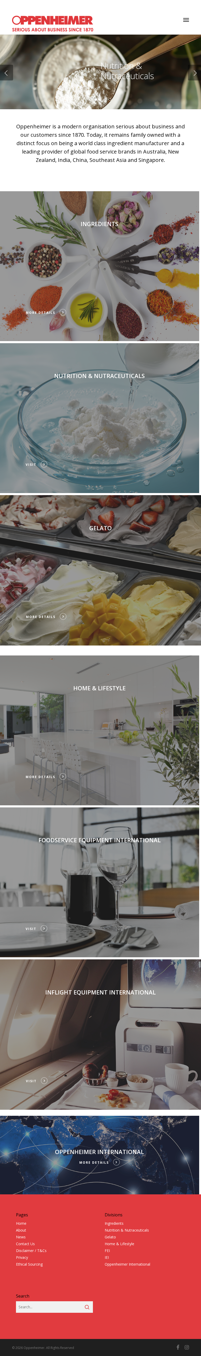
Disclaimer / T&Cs (31, 1250)
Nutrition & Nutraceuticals (127, 1230)
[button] (186, 19)
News (21, 1236)
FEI (107, 1250)
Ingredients (114, 1223)
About (21, 1230)
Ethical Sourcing (29, 1264)
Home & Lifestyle (119, 1243)
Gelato (110, 1236)
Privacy (22, 1257)
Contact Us (25, 1243)
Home (21, 1223)
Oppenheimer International (127, 1264)
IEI (107, 1257)
